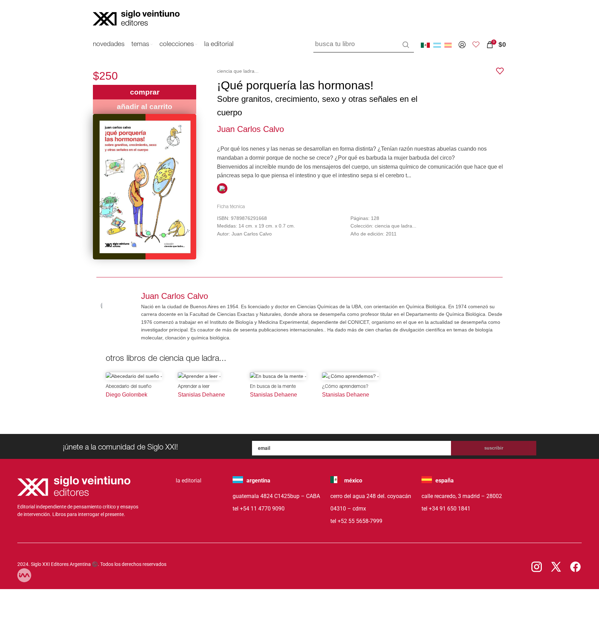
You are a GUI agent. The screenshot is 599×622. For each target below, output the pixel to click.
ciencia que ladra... (238, 71)
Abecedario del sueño (128, 386)
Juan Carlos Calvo (250, 129)
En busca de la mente (273, 386)
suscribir (493, 448)
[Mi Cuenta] (462, 45)
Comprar (144, 92)
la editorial (188, 480)
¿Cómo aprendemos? (345, 386)
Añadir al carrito (144, 106)
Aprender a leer (193, 386)
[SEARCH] (406, 45)
